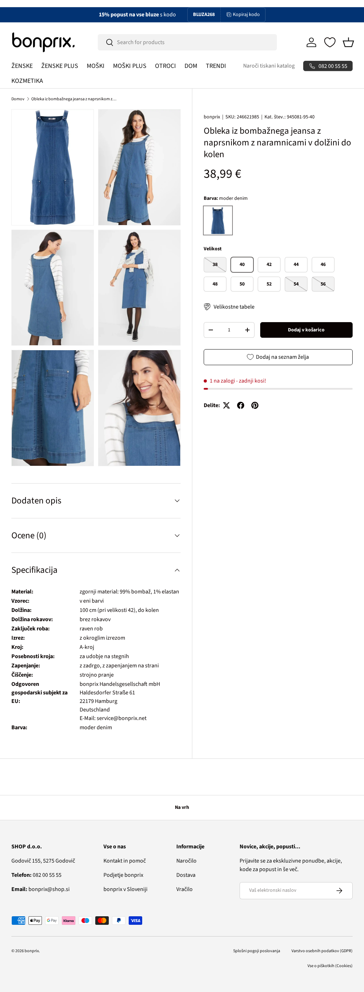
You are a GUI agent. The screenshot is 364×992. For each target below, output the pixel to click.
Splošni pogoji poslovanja (256, 951)
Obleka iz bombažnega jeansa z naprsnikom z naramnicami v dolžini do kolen (74, 99)
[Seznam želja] (330, 42)
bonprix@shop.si (40, 889)
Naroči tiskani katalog (269, 66)
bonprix (212, 117)
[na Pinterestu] (255, 405)
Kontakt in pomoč (124, 861)
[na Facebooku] (241, 405)
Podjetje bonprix (123, 875)
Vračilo (184, 889)
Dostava (186, 875)
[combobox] (187, 42)
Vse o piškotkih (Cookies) (330, 966)
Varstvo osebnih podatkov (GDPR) (322, 951)
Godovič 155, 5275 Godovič (43, 861)
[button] (348, 42)
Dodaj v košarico (306, 330)
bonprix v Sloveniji (125, 889)
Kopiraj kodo (246, 14)
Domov (18, 99)
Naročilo (186, 861)
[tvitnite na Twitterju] (226, 405)
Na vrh (182, 807)
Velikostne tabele (234, 307)
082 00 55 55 (36, 875)
